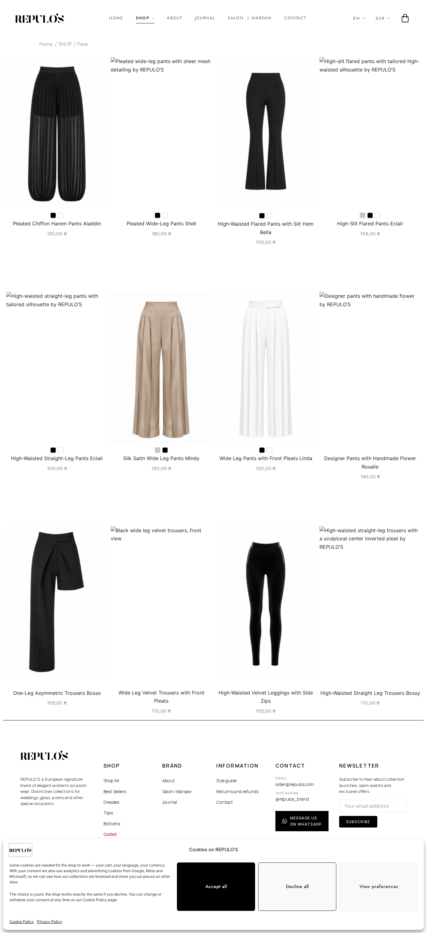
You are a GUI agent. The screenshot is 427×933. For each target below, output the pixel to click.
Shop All (111, 780)
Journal (205, 18)
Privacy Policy (49, 921)
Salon (250, 18)
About (174, 18)
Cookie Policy (21, 921)
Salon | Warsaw (177, 791)
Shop (143, 18)
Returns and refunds (237, 791)
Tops (108, 813)
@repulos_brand (292, 799)
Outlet (110, 834)
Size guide (226, 780)
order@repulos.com (294, 784)
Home (116, 18)
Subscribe (358, 821)
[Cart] (405, 18)
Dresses (111, 802)
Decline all (297, 886)
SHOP (65, 44)
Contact (295, 18)
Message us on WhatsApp (305, 821)
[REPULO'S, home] (40, 18)
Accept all (216, 886)
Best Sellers (114, 791)
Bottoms (111, 824)
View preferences (378, 886)
